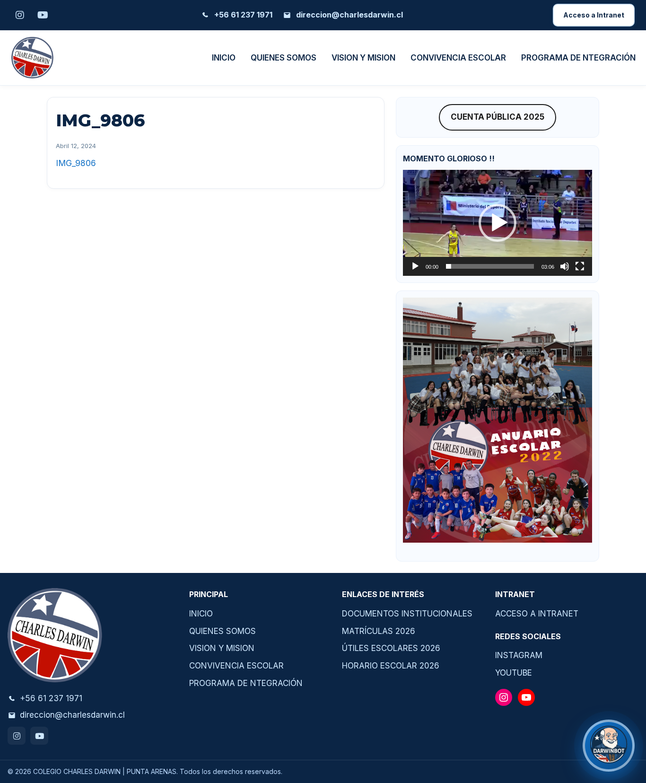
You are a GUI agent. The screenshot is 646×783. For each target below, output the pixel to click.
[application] (497, 223)
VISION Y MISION (363, 57)
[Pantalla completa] (580, 266)
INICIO (224, 57)
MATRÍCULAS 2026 (378, 631)
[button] (497, 223)
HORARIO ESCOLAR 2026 (390, 665)
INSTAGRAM (518, 655)
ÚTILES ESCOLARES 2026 (391, 648)
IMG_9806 (76, 163)
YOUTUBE (513, 672)
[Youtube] (39, 736)
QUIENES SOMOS (283, 57)
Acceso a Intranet (593, 15)
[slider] (490, 266)
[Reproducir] (415, 266)
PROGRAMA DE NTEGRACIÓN (578, 57)
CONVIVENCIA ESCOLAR (458, 57)
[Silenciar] (564, 266)
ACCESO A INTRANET (536, 613)
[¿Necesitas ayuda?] (609, 746)
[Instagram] (17, 736)
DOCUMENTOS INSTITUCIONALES (407, 613)
